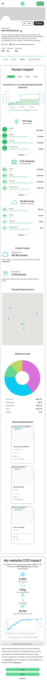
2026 (19, 77)
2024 (35, 77)
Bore (10, 129)
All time (11, 77)
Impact (22, 59)
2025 (27, 77)
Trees (6, 59)
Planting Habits (34, 59)
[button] (37, 312)
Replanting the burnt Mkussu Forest (21, 142)
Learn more (6, 261)
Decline (22, 674)
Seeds (13, 59)
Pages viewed (22, 579)
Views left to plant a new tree (22, 611)
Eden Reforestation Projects (18, 136)
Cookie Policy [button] (8, 660)
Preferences (22, 679)
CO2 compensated (23, 590)
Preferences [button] (17, 662)
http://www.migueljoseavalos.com (23, 44)
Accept (23, 669)
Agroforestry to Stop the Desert (19, 148)
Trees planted (22, 600)
